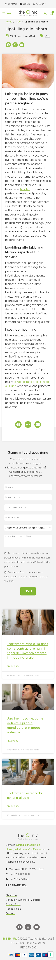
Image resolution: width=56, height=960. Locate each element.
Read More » (13, 666)
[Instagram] (28, 927)
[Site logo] (28, 13)
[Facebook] (19, 927)
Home (9, 21)
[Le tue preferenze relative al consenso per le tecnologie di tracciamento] (51, 955)
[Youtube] (36, 927)
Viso (18, 21)
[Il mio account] (45, 13)
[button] (8, 44)
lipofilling (25, 189)
